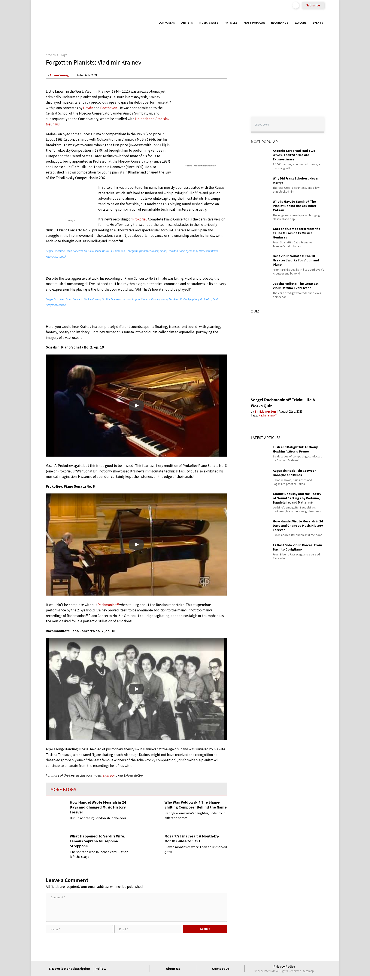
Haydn (88, 108)
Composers (166, 22)
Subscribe (313, 5)
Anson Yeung (59, 75)
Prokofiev (139, 219)
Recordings (279, 22)
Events (318, 22)
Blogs (63, 55)
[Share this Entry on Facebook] (235, 89)
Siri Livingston (266, 411)
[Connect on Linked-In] (136, 968)
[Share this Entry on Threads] (235, 110)
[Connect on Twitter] (120, 968)
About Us (173, 968)
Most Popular (254, 22)
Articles (231, 22)
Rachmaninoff (108, 604)
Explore (300, 22)
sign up (108, 775)
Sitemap (308, 971)
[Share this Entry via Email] (235, 75)
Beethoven (108, 108)
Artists (187, 22)
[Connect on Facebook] (113, 968)
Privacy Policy (284, 966)
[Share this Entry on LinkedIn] (235, 103)
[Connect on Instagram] (128, 968)
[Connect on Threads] (143, 968)
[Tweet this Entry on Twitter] (235, 96)
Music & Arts (208, 22)
